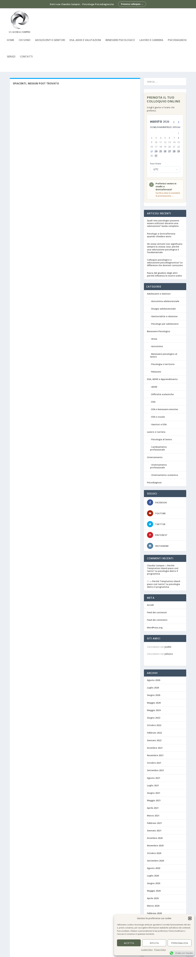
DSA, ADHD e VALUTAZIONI (85, 40)
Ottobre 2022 (154, 725)
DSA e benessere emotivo (164, 409)
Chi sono (24, 40)
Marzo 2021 (153, 815)
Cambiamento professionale (158, 448)
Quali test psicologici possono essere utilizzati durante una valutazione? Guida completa (163, 223)
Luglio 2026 (153, 687)
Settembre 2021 (155, 770)
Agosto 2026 (153, 680)
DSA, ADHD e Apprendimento (162, 379)
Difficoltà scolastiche (162, 394)
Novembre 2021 (155, 755)
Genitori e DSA (159, 424)
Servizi (11, 56)
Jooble (167, 646)
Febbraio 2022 (154, 732)
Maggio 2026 (154, 702)
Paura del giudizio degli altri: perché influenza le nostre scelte (164, 274)
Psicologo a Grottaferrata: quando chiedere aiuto (161, 235)
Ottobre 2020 (154, 853)
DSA (153, 401)
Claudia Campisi (155, 565)
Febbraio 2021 (154, 823)
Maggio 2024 (154, 710)
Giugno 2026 (153, 695)
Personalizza (179, 942)
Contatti (26, 56)
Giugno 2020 (153, 883)
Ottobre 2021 (154, 762)
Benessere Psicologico (158, 331)
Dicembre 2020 (155, 838)
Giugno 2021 (153, 792)
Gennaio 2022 (154, 740)
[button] (189, 918)
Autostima (157, 346)
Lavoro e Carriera (151, 40)
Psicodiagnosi (154, 482)
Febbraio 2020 (154, 913)
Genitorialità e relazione (164, 316)
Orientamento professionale (158, 466)
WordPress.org (154, 627)
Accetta (129, 942)
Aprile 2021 (153, 807)
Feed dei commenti (157, 619)
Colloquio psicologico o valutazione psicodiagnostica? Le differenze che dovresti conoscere (165, 262)
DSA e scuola (158, 416)
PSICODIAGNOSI (177, 40)
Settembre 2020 (155, 860)
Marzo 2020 (153, 905)
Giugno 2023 (153, 717)
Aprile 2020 (153, 898)
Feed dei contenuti (157, 612)
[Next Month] (177, 121)
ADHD (154, 386)
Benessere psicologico (120, 40)
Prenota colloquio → (132, 4)
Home (10, 40)
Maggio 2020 (154, 890)
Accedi (150, 604)
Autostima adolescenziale (165, 301)
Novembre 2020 (155, 845)
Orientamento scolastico (164, 475)
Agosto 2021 (153, 777)
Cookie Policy (147, 949)
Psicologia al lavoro (161, 439)
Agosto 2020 (153, 868)
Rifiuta (154, 942)
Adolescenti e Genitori (50, 40)
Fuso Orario (155, 163)
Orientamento (154, 457)
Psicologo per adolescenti (165, 323)
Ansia (154, 338)
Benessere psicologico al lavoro (163, 355)
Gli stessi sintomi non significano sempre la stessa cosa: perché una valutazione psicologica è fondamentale (164, 248)
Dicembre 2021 (155, 747)
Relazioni (156, 371)
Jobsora (168, 653)
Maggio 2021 (154, 800)
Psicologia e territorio (163, 364)
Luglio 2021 (153, 785)
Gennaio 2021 (154, 830)
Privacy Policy (160, 949)
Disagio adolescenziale (163, 308)
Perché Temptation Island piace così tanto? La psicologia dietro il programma (162, 569)
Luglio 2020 (153, 875)
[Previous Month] (173, 121)
